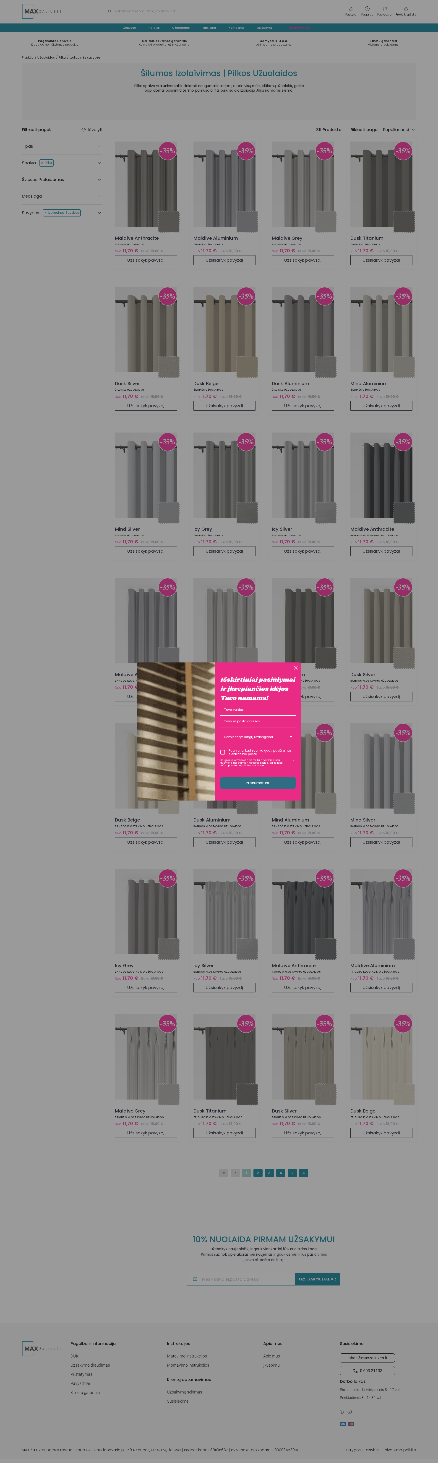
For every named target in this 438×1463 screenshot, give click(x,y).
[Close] (295, 667)
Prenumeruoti (258, 783)
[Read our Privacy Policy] (293, 761)
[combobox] (258, 737)
